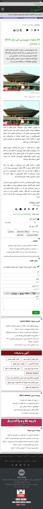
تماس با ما (33, 456)
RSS (6, 461)
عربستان (10, 231)
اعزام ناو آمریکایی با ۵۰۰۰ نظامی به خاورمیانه (25, 403)
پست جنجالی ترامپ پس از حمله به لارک (26, 345)
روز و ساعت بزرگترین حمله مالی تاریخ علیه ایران (21, 438)
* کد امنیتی (35, 286)
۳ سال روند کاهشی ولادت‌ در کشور (25, 445)
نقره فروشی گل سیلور (32, 387)
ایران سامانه (17, 487)
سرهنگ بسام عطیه (23, 231)
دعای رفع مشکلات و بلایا (12, 368)
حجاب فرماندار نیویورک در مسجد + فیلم (26, 329)
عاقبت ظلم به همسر (13, 359)
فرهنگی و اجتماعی (27, 25)
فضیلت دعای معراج (18, 364)
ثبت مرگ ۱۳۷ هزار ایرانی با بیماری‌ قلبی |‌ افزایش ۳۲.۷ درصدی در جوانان (22, 340)
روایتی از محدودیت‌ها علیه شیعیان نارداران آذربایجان (20, 441)
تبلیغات (34, 461)
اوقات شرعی (3, 456)
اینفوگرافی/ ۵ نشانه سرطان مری (29, 406)
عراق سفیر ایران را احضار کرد (30, 413)
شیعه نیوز (20, 235)
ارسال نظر (32, 226)
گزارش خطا (33, 219)
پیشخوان (37, 25)
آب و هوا (12, 456)
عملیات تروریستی (32, 235)
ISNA (34, 205)
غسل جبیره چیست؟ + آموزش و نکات (24, 448)
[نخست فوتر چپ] (21, 497)
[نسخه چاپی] (14, 30)
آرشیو (25, 456)
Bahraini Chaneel (32, 373)
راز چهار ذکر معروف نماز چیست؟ (29, 400)
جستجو (19, 461)
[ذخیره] (21, 30)
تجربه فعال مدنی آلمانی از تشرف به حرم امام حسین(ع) (22, 332)
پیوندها (19, 456)
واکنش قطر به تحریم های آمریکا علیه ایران (26, 410)
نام (38, 272)
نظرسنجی (26, 461)
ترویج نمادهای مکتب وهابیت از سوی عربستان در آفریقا (22, 326)
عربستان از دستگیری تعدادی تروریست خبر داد (22, 249)
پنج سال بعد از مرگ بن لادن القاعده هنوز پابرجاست (21, 252)
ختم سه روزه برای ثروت (31, 368)
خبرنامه (12, 461)
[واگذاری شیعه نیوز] (21, 17)
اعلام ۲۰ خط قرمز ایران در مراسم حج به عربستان (22, 245)
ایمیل (37, 279)
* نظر (37, 296)
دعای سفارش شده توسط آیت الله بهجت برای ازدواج (23, 382)
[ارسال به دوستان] (18, 30)
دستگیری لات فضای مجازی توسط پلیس (26, 335)
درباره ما (40, 456)
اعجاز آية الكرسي (33, 364)
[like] (21, 222)
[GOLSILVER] (21, 422)
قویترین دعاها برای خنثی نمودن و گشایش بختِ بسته (22, 378)
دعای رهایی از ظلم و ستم (31, 359)
